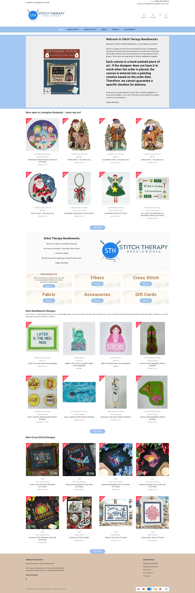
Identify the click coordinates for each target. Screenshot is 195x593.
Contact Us (147, 570)
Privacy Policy (148, 573)
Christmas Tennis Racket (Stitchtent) (79, 213)
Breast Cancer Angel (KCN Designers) (115, 363)
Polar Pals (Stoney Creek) (79, 537)
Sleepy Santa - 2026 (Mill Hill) (42, 213)
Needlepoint (73, 29)
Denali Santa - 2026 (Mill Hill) (152, 160)
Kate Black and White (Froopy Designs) (116, 417)
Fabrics (115, 29)
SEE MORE (97, 228)
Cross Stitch (90, 29)
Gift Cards (146, 576)
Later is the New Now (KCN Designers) (42, 363)
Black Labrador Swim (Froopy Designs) (79, 417)
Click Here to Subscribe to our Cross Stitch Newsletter (45, 568)
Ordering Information (150, 563)
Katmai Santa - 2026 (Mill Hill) (79, 160)
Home (61, 29)
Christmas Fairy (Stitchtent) (115, 213)
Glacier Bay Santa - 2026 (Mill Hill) (115, 160)
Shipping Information (150, 567)
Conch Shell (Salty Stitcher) (152, 537)
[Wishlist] (160, 15)
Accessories (129, 29)
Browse (49, 286)
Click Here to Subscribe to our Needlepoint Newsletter (45, 570)
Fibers (104, 29)
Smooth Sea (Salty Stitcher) (116, 537)
